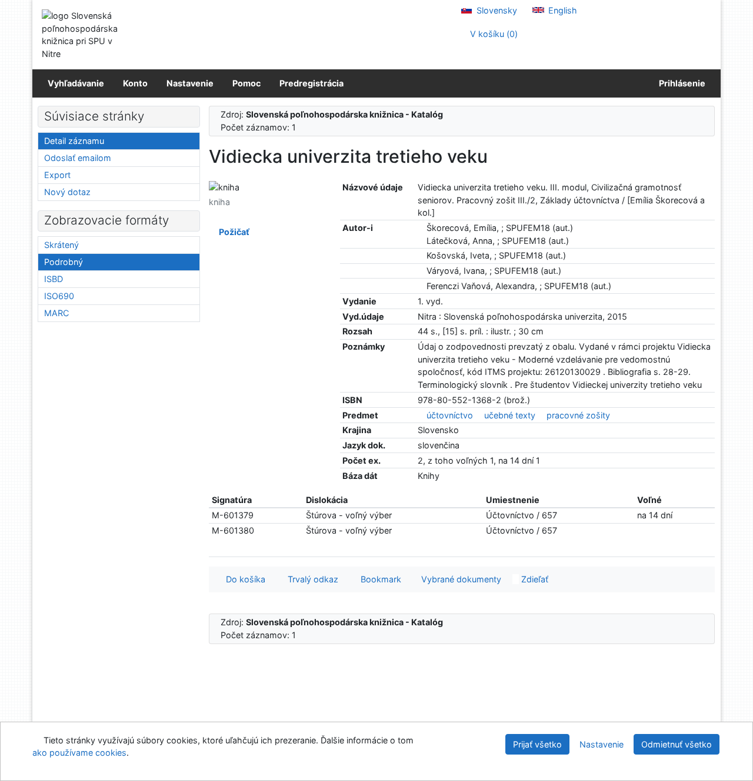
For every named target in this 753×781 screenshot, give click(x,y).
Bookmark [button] (378, 579)
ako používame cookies (79, 752)
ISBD (53, 279)
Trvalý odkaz (310, 579)
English (561, 10)
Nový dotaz (67, 192)
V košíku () (493, 34)
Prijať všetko (537, 744)
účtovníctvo (450, 415)
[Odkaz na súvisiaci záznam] (421, 228)
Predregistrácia (311, 83)
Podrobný (63, 262)
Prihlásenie (680, 83)
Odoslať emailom (77, 158)
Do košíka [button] (243, 579)
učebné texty (509, 415)
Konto (135, 83)
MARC (56, 313)
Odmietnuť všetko (676, 744)
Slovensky (495, 10)
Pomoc (246, 83)
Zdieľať (533, 579)
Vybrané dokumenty (460, 579)
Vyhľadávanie (76, 83)
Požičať (232, 232)
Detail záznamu (74, 141)
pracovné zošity (578, 415)
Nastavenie (190, 83)
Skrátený (61, 245)
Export (57, 175)
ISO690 (59, 296)
